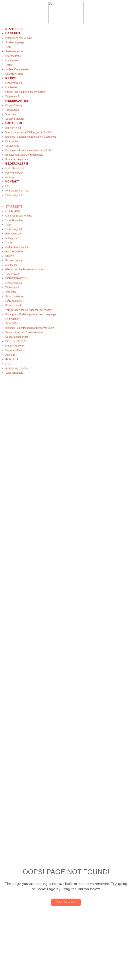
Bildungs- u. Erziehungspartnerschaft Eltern (29, 150)
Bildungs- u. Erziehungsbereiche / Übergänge (30, 136)
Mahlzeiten (11, 87)
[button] (66, 202)
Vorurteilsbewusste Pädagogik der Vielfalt (28, 132)
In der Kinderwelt (14, 168)
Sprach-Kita (12, 145)
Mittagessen (12, 60)
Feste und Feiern (14, 172)
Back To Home (66, 902)
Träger (9, 64)
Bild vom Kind (13, 127)
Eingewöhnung (13, 82)
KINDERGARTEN (16, 100)
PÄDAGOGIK (13, 123)
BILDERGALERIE (16, 163)
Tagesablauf (12, 96)
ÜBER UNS (12, 33)
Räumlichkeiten (14, 73)
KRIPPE (10, 78)
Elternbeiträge (13, 55)
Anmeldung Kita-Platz (17, 190)
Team (8, 46)
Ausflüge (10, 177)
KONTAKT (12, 181)
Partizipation (12, 141)
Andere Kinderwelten (17, 69)
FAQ (7, 186)
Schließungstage (14, 42)
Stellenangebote (14, 51)
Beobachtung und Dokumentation (24, 154)
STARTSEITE (14, 28)
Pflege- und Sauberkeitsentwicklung (25, 91)
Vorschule (10, 114)
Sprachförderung (14, 118)
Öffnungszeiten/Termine (18, 37)
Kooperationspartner (16, 159)
